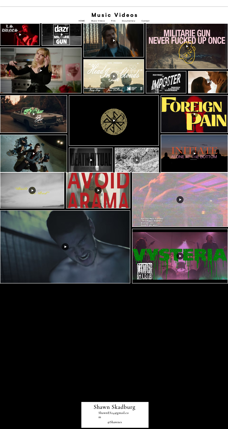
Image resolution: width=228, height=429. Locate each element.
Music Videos (114, 15)
